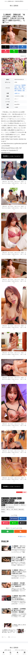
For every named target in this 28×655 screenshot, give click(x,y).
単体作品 (20, 90)
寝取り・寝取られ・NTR (8, 502)
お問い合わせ (7, 650)
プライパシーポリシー (20, 650)
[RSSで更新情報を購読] (20, 531)
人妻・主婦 (5, 500)
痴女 (20, 86)
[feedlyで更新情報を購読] (7, 531)
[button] (22, 51)
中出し (16, 86)
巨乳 (24, 90)
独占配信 (24, 85)
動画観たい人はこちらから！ (12, 156)
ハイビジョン (17, 85)
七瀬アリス (17, 93)
